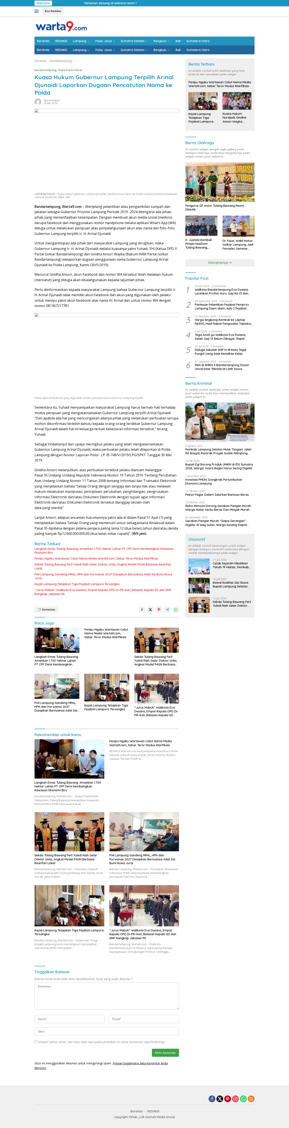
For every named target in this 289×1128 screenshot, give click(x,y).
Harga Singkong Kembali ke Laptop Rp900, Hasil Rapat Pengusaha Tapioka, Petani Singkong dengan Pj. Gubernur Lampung (223, 322)
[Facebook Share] (142, 609)
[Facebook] (212, 1099)
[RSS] (251, 1099)
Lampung (79, 41)
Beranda (43, 41)
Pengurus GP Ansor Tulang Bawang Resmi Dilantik (214, 207)
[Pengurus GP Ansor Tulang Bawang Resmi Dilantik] (220, 181)
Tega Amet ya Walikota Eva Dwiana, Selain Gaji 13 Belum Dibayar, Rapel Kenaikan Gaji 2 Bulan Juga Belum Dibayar (220, 337)
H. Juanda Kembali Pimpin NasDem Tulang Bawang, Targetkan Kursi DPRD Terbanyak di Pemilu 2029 (201, 244)
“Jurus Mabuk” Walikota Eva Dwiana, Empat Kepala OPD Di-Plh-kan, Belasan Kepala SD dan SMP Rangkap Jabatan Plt (102, 592)
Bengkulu (160, 41)
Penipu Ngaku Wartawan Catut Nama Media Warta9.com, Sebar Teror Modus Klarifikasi (96, 558)
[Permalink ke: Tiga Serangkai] (37, 102)
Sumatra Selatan (132, 41)
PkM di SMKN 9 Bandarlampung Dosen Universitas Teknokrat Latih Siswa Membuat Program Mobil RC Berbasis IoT (224, 367)
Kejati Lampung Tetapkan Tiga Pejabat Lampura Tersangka (77, 584)
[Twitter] (219, 1099)
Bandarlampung (45, 70)
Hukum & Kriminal (70, 70)
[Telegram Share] (167, 609)
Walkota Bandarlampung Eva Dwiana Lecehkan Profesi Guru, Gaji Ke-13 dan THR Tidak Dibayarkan (221, 291)
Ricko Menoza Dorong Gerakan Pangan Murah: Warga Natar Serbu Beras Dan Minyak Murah (218, 508)
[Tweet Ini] (150, 609)
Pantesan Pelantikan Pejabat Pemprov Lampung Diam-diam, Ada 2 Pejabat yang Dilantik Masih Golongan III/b (222, 306)
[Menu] (37, 11)
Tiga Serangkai (51, 100)
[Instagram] (235, 1099)
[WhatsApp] (243, 1099)
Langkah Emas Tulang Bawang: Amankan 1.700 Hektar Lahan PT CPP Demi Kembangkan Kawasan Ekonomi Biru (103, 550)
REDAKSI (61, 41)
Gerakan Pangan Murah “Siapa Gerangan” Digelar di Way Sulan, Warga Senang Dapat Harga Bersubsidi (216, 523)
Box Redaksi (53, 11)
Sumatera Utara (198, 41)
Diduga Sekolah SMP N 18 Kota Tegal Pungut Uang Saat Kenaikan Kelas (220, 352)
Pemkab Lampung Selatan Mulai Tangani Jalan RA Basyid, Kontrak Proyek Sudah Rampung (218, 451)
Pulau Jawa (103, 41)
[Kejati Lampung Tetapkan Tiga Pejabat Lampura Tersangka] (106, 687)
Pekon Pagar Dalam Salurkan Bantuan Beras (217, 495)
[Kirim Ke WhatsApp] (176, 609)
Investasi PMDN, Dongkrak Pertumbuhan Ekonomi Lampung (213, 481)
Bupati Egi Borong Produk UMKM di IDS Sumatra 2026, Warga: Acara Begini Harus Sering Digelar (219, 466)
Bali (178, 41)
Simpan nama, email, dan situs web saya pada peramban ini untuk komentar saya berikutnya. (101, 1042)
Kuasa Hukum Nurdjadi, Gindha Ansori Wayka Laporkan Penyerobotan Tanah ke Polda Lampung (234, 117)
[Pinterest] (227, 1099)
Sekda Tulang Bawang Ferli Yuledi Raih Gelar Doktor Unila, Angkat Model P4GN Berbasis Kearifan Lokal (102, 566)
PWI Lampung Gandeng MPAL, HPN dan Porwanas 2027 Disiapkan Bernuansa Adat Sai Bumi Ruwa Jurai (103, 576)
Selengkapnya (218, 262)
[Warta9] (60, 26)
